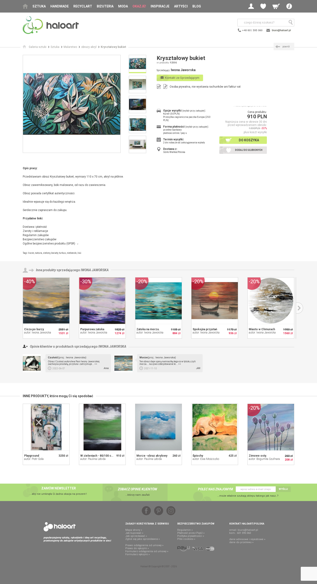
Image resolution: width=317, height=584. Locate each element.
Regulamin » (185, 529)
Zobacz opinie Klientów (137, 489)
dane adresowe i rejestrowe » (247, 539)
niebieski (72, 253)
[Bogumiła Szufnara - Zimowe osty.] (271, 427)
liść (79, 253)
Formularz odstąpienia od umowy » (146, 551)
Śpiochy (198, 455)
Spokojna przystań (205, 329)
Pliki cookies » (186, 539)
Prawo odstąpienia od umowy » (144, 545)
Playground (31, 455)
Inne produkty (46, 270)
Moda (123, 6)
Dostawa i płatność (35, 226)
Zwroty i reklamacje (35, 231)
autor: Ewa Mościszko (206, 459)
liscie (31, 253)
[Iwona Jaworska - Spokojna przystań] (214, 300)
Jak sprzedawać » (136, 536)
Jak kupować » (134, 533)
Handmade (59, 6)
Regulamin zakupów (36, 235)
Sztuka (39, 6)
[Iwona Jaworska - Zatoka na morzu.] (158, 300)
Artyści (181, 6)
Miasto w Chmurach (262, 329)
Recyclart (82, 6)
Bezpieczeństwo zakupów (39, 239)
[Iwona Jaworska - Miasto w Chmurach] (271, 300)
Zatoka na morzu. (148, 329)
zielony (46, 253)
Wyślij (283, 489)
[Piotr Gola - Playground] (46, 427)
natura (38, 253)
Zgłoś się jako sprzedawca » (142, 539)
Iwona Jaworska (95, 270)
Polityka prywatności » (190, 536)
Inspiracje (160, 6)
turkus (62, 253)
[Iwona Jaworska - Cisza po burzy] (46, 300)
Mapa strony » (133, 529)
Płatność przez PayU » (190, 533)
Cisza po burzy (34, 329)
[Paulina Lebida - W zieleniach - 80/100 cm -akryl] (102, 427)
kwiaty (54, 253)
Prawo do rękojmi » (137, 548)
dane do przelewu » (241, 542)
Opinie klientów (41, 346)
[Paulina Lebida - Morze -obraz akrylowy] (158, 427)
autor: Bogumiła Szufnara (264, 459)
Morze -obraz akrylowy (151, 455)
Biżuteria (105, 6)
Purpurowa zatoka (92, 329)
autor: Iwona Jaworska (37, 332)
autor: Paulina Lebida (93, 459)
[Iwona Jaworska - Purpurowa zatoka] (102, 300)
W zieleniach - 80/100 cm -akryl (101, 455)
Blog (196, 6)
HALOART (60, 526)
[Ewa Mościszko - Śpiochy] (214, 427)
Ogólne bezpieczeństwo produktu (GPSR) (49, 243)
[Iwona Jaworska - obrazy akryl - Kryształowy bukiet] (71, 104)
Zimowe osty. (258, 455)
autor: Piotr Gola (34, 459)
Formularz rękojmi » (137, 554)
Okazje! (139, 6)
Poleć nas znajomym (215, 489)
